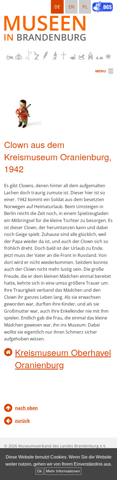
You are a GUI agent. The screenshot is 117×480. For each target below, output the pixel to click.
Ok (39, 471)
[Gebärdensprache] (102, 7)
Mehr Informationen (63, 471)
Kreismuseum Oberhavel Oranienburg (63, 358)
